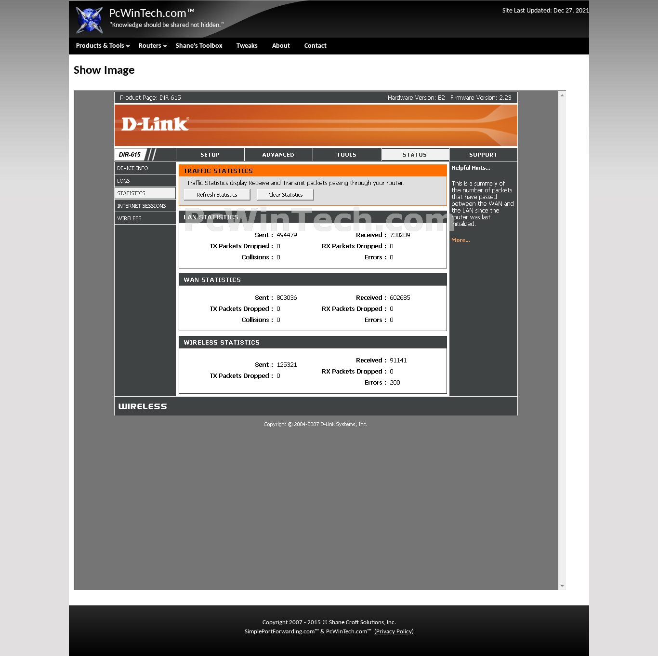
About (281, 46)
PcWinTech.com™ (152, 14)
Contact (315, 46)
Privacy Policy (394, 632)
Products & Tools (96, 48)
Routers (146, 48)
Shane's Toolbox (199, 46)
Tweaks (247, 46)
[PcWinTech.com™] (89, 34)
